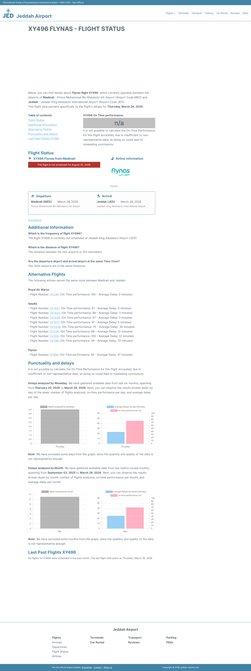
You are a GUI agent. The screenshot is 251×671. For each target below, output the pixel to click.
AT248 (54, 294)
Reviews (235, 13)
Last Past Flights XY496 (43, 138)
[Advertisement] (125, 63)
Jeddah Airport (34, 16)
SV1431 (54, 322)
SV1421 (54, 308)
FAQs (245, 13)
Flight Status (36, 120)
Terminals (183, 13)
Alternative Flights (40, 129)
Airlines (56, 656)
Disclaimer (87, 667)
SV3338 (55, 326)
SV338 (54, 331)
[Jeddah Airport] (8, 13)
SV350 (54, 336)
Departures (59, 647)
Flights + (170, 13)
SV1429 (55, 317)
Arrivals (57, 642)
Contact (98, 667)
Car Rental (222, 13)
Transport (196, 13)
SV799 (54, 340)
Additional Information (42, 124)
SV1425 (55, 312)
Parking (209, 13)
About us (108, 667)
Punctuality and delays (42, 134)
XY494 (54, 354)
